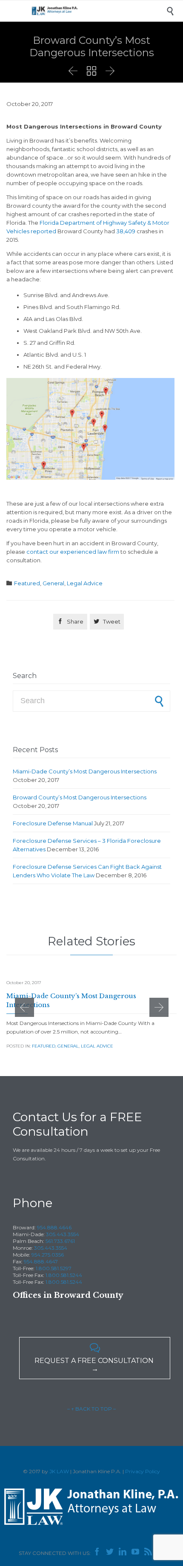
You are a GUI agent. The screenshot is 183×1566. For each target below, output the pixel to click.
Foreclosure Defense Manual (53, 823)
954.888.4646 (54, 1227)
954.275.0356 (47, 1254)
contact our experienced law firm (72, 551)
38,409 (125, 231)
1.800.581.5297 (53, 1268)
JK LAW (59, 1471)
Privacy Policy (142, 1471)
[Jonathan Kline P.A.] (98, 10)
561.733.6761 (60, 1241)
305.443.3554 (62, 1234)
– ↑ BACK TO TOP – (91, 1409)
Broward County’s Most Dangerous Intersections (79, 797)
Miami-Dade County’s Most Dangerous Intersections (85, 771)
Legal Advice (85, 583)
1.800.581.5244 (64, 1275)
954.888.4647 (41, 1261)
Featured (27, 583)
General (53, 583)
